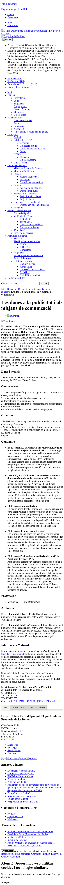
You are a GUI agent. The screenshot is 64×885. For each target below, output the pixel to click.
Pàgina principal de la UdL (14, 9)
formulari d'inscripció (11, 654)
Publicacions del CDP (18, 782)
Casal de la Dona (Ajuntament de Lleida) (27, 834)
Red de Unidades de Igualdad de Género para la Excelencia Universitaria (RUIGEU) (31, 844)
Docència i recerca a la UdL (21, 770)
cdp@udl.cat (14, 731)
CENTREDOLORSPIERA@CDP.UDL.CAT (32, 701)
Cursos (30, 289)
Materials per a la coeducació (21, 796)
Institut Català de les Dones (20, 837)
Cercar (44, 283)
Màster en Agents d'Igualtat (20, 773)
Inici (3, 289)
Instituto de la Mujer (17, 840)
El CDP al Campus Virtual (20, 776)
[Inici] (32, 33)
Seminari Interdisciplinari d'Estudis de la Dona (30, 831)
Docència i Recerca (16, 289)
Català (10, 14)
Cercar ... (5, 283)
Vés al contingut (9, 4)
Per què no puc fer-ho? (18, 793)
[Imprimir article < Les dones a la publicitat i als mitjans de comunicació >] (13, 315)
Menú (5, 707)
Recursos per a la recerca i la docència (28, 707)
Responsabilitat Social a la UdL (22, 801)
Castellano (12, 17)
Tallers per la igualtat (17, 798)
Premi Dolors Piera (16, 779)
